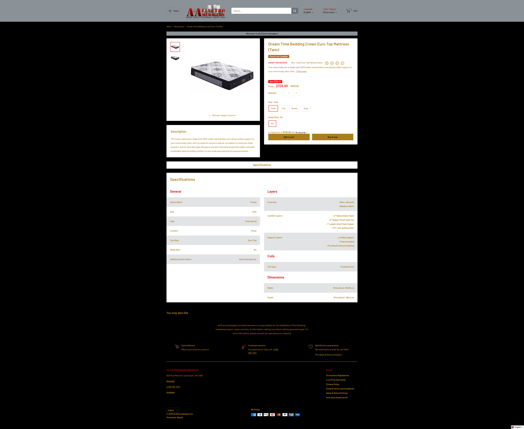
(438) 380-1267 (173, 386)
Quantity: (272, 92)
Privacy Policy (332, 384)
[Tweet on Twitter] (337, 63)
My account (329, 12)
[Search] (294, 11)
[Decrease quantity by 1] (282, 93)
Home (169, 26)
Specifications (262, 164)
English (171, 410)
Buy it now (333, 137)
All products (179, 26)
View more (301, 71)
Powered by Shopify (174, 417)
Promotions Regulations (337, 375)
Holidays (170, 392)
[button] (310, 132)
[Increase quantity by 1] (296, 93)
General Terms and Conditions (340, 388)
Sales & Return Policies (330, 354)
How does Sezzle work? (337, 397)
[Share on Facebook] (327, 63)
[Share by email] (342, 63)
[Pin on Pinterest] (332, 63)
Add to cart (289, 137)
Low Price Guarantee (336, 379)
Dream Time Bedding (277, 63)
